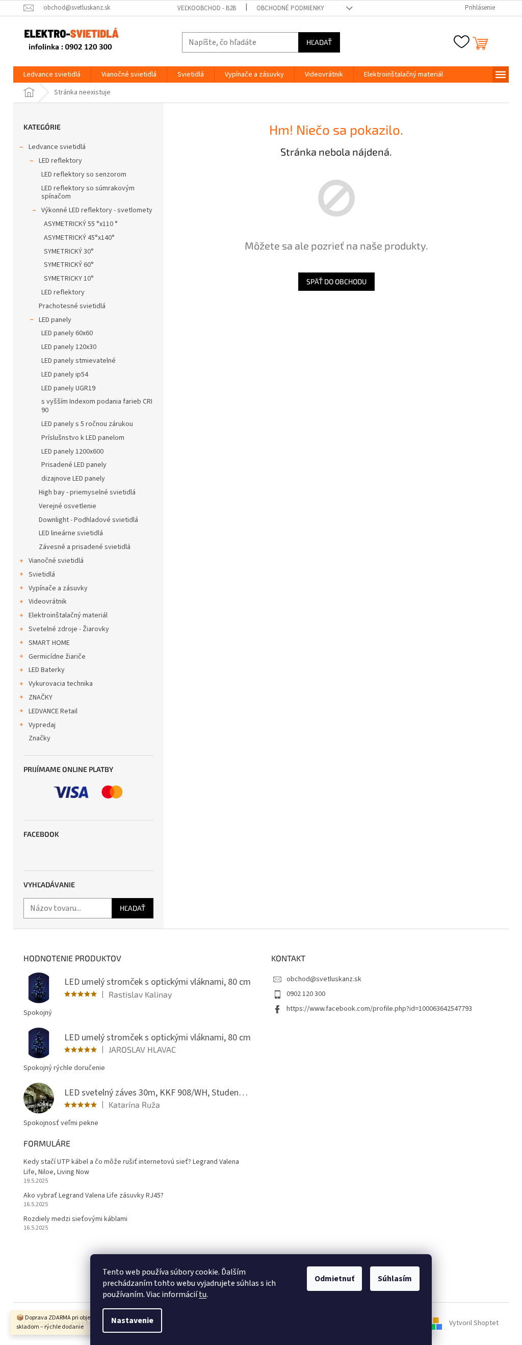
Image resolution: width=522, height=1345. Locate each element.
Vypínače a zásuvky (58, 588)
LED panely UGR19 (68, 388)
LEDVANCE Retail (53, 711)
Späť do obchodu (336, 281)
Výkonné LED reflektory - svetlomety (96, 210)
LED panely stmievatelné (78, 361)
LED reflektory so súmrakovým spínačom (88, 192)
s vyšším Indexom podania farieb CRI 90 (96, 405)
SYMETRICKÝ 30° (69, 251)
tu (202, 1294)
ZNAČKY (41, 697)
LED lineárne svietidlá (71, 533)
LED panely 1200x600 (72, 451)
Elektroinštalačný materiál (68, 615)
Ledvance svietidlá (57, 147)
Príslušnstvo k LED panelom (82, 438)
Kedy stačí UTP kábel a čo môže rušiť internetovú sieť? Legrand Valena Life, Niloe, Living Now (131, 1167)
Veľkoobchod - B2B (206, 8)
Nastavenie (132, 1320)
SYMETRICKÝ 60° (69, 265)
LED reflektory (60, 161)
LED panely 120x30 (68, 347)
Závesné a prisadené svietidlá (84, 547)
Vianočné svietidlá (56, 561)
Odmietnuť (334, 1278)
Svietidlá (42, 574)
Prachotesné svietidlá (72, 306)
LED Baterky (47, 670)
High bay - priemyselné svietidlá (87, 492)
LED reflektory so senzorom (83, 174)
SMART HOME (49, 643)
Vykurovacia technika (61, 684)
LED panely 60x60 (67, 333)
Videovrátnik (48, 601)
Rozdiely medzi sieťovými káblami (75, 1219)
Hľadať (319, 42)
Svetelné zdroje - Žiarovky (69, 629)
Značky (39, 738)
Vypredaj (42, 725)
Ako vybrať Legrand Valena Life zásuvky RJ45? (93, 1196)
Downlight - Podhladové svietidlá (88, 520)
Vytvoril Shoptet (474, 1323)
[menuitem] (52, 74)
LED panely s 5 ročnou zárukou (87, 424)
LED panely (55, 320)
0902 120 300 (305, 994)
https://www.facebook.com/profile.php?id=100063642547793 (379, 1009)
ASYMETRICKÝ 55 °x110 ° (81, 224)
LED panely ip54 (64, 374)
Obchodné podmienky (290, 8)
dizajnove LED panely (73, 479)
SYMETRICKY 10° (69, 278)
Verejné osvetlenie (67, 506)
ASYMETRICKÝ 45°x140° (79, 238)
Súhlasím (395, 1278)
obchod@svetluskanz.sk (323, 979)
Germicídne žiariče (57, 657)
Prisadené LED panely (74, 465)
